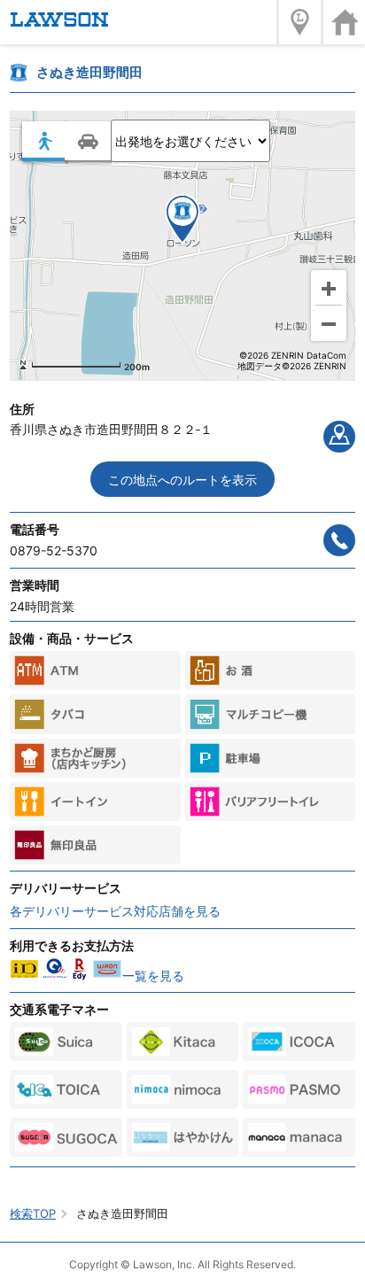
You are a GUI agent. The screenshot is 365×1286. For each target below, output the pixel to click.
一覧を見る (153, 975)
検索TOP (33, 1213)
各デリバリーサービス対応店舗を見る (115, 910)
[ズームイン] (328, 288)
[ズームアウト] (328, 323)
